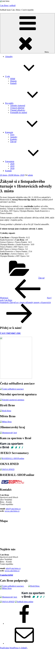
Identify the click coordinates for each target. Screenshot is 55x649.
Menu (47, 52)
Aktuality (9, 56)
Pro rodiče (9, 103)
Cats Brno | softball (7, 5)
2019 (12, 166)
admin (30, 175)
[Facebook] (24, 623)
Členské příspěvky (17, 110)
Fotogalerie (9, 161)
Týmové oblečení (17, 108)
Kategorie (9, 132)
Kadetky (13, 139)
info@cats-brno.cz (13, 509)
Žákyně (13, 141)
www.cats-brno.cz (12, 511)
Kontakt (8, 171)
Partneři (13, 83)
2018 (12, 168)
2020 (12, 164)
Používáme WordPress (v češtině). (14, 648)
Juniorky (13, 137)
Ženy (12, 135)
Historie (13, 81)
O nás (7, 76)
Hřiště (12, 79)
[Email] (24, 643)
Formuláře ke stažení (18, 112)
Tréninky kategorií (17, 105)
